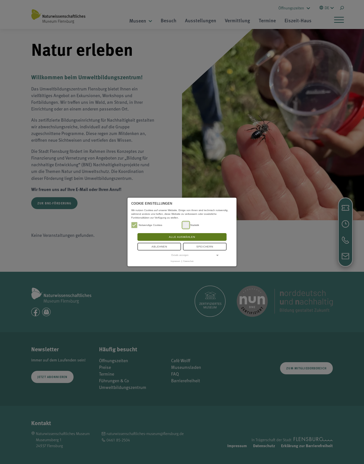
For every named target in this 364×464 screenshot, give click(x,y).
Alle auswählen (182, 237)
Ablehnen (159, 246)
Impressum (175, 261)
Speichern (204, 246)
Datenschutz (188, 261)
